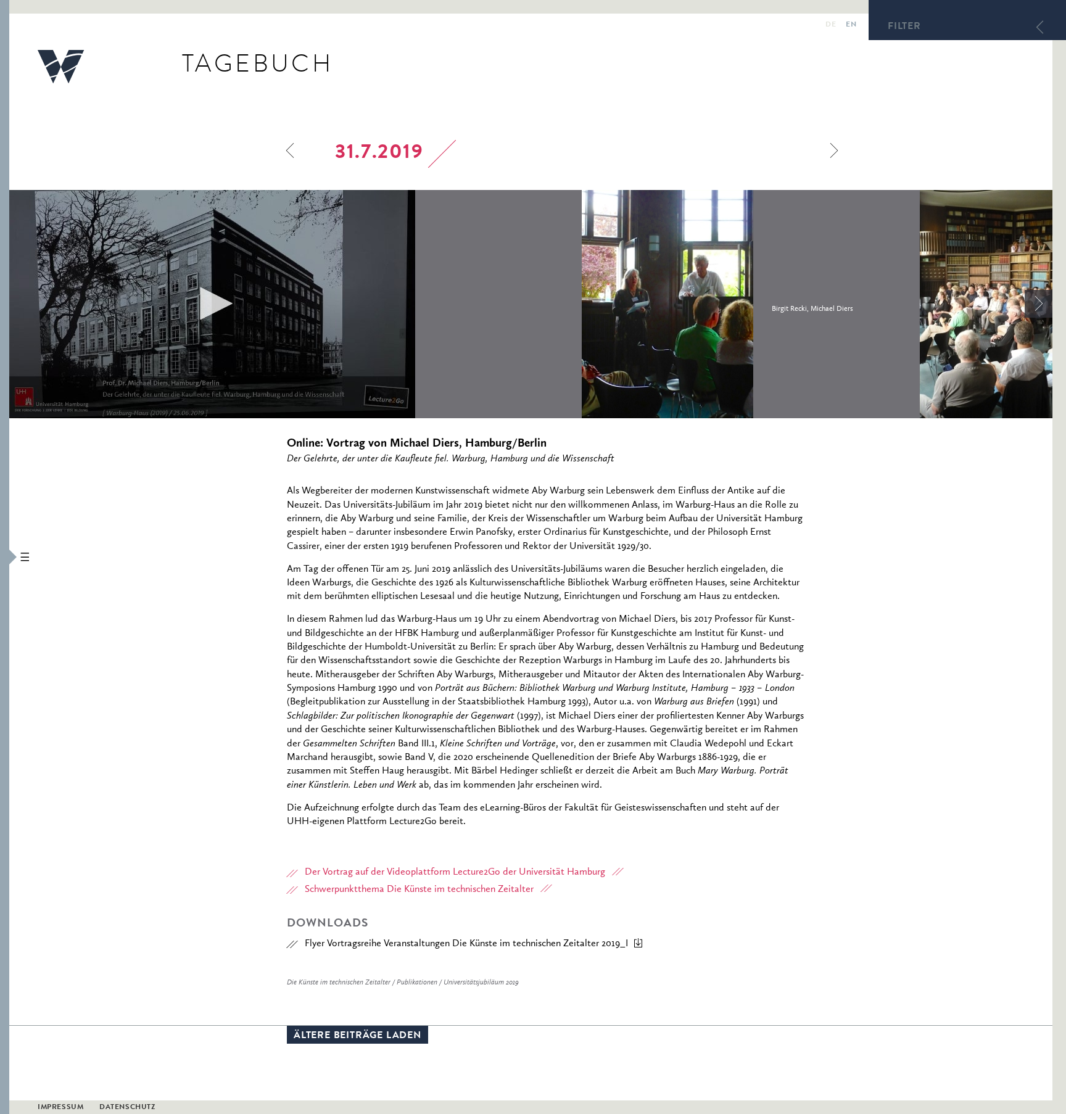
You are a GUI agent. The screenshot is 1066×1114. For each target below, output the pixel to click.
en (851, 25)
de (830, 25)
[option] (295, 304)
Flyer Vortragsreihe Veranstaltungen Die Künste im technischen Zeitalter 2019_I (466, 944)
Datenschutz (127, 1108)
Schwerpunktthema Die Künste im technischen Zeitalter (419, 889)
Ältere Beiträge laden (357, 1036)
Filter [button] (904, 27)
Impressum (60, 1108)
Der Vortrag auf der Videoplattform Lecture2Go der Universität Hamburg (455, 872)
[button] (4, 557)
